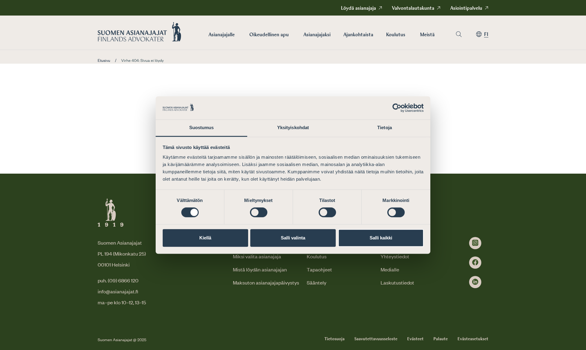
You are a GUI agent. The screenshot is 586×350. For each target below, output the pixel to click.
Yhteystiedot (395, 256)
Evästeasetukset (473, 339)
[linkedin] (475, 282)
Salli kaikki (381, 237)
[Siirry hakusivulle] (458, 34)
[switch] (258, 212)
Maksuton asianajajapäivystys (266, 282)
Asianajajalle (221, 35)
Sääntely (316, 282)
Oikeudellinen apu (269, 35)
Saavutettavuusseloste (375, 339)
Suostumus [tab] (201, 127)
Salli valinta (293, 237)
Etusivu (104, 60)
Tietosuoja (334, 339)
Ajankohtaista (358, 35)
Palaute (440, 339)
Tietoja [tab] (384, 127)
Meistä (427, 35)
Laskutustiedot (397, 282)
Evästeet (415, 339)
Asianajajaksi (317, 35)
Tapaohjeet (319, 269)
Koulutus (395, 35)
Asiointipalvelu (466, 8)
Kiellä (205, 237)
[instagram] (475, 243)
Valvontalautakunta (413, 8)
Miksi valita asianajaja (257, 256)
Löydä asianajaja (358, 8)
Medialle (390, 269)
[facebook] (475, 262)
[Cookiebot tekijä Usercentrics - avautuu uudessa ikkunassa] (397, 107)
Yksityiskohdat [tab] (293, 127)
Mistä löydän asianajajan (260, 269)
